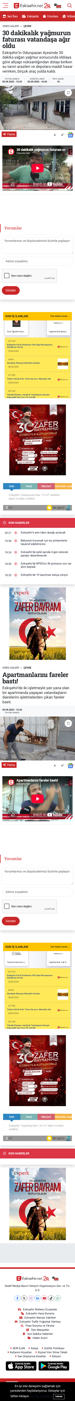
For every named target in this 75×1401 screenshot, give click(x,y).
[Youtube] (44, 1298)
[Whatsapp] (58, 1298)
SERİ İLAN (19, 1348)
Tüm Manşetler (40, 1330)
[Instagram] (31, 1298)
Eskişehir (32, 16)
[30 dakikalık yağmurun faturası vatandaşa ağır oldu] (37, 108)
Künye (34, 1348)
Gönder (11, 290)
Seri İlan (12, 16)
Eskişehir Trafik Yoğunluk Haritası (40, 1321)
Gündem (52, 16)
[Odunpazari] (37, 439)
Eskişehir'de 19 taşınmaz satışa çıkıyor (44, 574)
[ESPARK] (37, 623)
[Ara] (69, 5)
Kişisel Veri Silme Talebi (52, 1352)
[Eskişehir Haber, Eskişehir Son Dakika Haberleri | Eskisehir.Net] (37, 5)
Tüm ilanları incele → (60, 316)
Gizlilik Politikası (54, 1348)
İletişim (56, 1356)
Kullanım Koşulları (21, 1352)
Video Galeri (10, 26)
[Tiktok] (51, 1298)
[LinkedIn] (38, 1298)
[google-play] (54, 1366)
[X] (24, 1298)
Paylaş (11, 134)
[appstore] (21, 1366)
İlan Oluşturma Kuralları (32, 1356)
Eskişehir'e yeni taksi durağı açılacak (43, 532)
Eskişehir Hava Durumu (40, 1313)
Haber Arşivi (40, 1338)
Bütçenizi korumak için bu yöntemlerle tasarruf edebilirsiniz (44, 542)
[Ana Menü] (5, 5)
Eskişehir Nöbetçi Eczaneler (40, 1309)
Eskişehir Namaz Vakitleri (40, 1317)
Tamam (58, 1396)
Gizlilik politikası (41, 1396)
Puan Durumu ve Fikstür (40, 1325)
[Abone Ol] (70, 135)
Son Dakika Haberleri (40, 1334)
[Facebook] (17, 1298)
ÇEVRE (27, 26)
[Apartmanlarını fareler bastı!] (37, 739)
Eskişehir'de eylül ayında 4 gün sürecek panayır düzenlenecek (44, 553)
